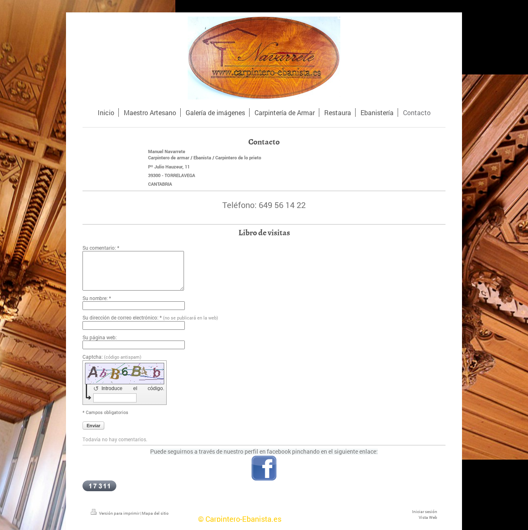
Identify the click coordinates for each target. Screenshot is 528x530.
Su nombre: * (96, 298)
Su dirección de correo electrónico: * (150, 317)
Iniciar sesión (424, 511)
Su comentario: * (100, 247)
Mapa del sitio (155, 513)
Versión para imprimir (119, 513)
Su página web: (99, 337)
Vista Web (428, 517)
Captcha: (111, 356)
